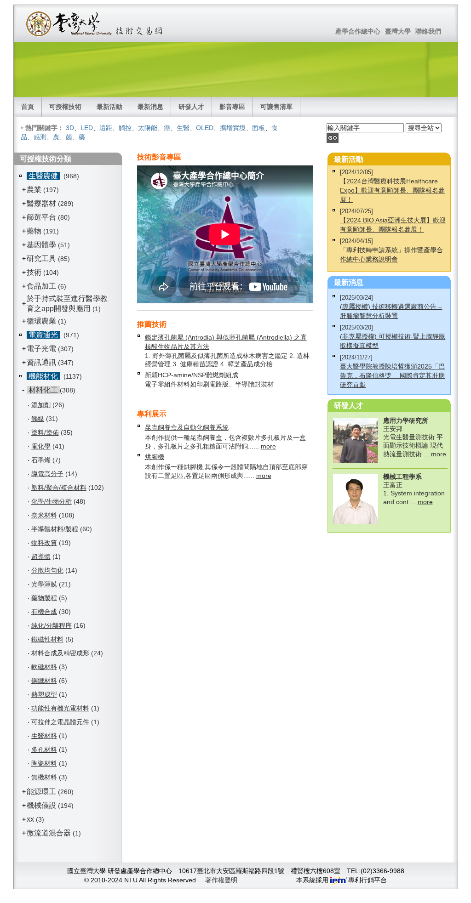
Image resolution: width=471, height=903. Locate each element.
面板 (258, 127)
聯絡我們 (428, 31)
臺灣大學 (398, 31)
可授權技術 (65, 106)
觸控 (125, 127)
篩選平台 (41, 217)
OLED (204, 127)
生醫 (183, 127)
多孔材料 (44, 749)
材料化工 (43, 390)
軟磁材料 (44, 666)
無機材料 (44, 777)
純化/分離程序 (51, 625)
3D (70, 127)
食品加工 (41, 286)
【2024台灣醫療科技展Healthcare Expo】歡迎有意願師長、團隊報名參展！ (392, 190)
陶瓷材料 (44, 763)
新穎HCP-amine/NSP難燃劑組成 (191, 375)
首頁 (27, 106)
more (268, 446)
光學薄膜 (44, 584)
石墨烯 (41, 460)
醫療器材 (42, 203)
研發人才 (191, 106)
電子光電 (41, 348)
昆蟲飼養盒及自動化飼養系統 (187, 427)
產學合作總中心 (357, 31)
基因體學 (41, 245)
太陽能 (147, 127)
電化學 (41, 446)
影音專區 (232, 106)
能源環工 (41, 791)
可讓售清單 (276, 106)
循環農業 (41, 321)
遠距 (105, 127)
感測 (40, 137)
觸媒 (37, 418)
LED (86, 127)
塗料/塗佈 (45, 432)
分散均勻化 (47, 570)
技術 (34, 272)
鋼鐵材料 (44, 680)
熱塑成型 (44, 694)
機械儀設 (41, 805)
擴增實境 (233, 127)
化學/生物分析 (51, 501)
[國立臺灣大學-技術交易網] (95, 23)
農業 (34, 189)
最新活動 (109, 106)
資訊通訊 (41, 362)
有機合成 (44, 611)
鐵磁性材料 (47, 639)
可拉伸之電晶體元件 (60, 722)
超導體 (41, 556)
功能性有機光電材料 (60, 708)
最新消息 (150, 106)
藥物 (34, 231)
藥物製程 (44, 598)
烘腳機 (154, 456)
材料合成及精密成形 (60, 653)
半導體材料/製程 (54, 529)
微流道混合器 (49, 833)
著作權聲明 (221, 880)
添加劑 (41, 405)
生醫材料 (44, 735)
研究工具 (41, 258)
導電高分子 (47, 473)
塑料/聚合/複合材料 (58, 487)
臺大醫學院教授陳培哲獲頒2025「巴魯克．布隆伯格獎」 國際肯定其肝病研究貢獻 (392, 375)
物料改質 (44, 542)
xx (30, 819)
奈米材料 (44, 515)
